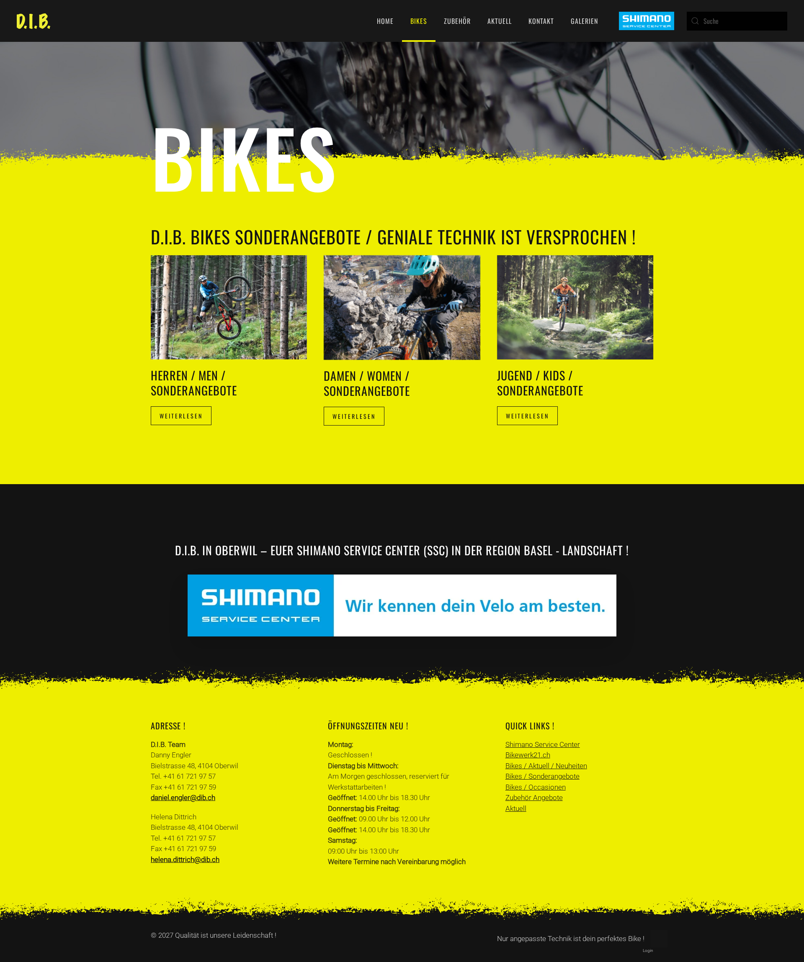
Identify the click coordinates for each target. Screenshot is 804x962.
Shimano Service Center (542, 744)
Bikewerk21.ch (527, 755)
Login (648, 950)
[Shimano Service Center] (646, 20)
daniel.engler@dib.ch (183, 797)
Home (385, 21)
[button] (659, 939)
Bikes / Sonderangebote (542, 776)
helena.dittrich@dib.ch (185, 859)
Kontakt (541, 21)
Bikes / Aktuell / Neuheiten (546, 766)
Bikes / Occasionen (535, 787)
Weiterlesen (181, 415)
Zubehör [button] (457, 21)
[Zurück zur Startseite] (33, 21)
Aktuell (499, 21)
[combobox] (737, 21)
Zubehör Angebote (534, 797)
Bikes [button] (418, 21)
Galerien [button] (584, 21)
